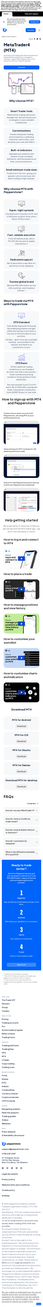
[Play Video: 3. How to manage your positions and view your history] (21, 623)
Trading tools (8, 1067)
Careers (5, 1011)
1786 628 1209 (9, 1153)
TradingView (8, 1049)
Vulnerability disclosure (13, 1135)
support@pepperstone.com (15, 1149)
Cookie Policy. (27, 1302)
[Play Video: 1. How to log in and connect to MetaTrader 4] (21, 558)
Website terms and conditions (16, 1185)
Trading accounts (10, 1023)
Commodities (8, 1090)
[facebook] (34, 39)
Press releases (8, 1132)
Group (5, 1007)
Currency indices (10, 1093)
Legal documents (10, 1174)
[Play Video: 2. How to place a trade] (21, 589)
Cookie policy (8, 1190)
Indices (5, 1086)
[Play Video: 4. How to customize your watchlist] (21, 658)
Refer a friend (8, 1033)
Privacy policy (8, 1179)
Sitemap (6, 1196)
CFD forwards (8, 1101)
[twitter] (37, 39)
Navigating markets (11, 1109)
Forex (4, 1075)
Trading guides (9, 1116)
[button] (38, 1304)
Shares (5, 1079)
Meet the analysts (10, 1112)
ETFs (4, 1082)
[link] (4, 22)
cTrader (5, 1060)
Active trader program (12, 1030)
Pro (3, 1026)
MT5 (4, 1053)
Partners (6, 1003)
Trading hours (8, 1037)
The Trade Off (8, 1000)
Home (6, 14)
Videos (5, 1120)
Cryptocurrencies (10, 1097)
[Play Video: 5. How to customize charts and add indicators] (21, 692)
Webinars (6, 1123)
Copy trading (8, 1063)
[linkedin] (40, 39)
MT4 (4, 1056)
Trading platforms (10, 1045)
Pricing (5, 1019)
